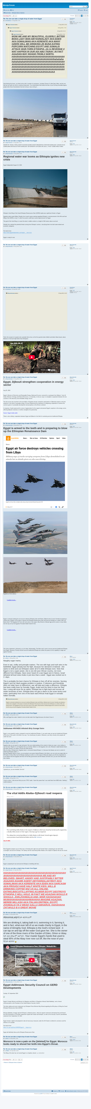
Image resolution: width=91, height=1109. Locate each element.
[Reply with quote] (65, 19)
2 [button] (79, 16)
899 (73, 716)
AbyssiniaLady (73, 151)
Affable (71, 713)
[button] (76, 16)
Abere (71, 656)
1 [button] (77, 16)
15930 (74, 659)
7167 (74, 21)
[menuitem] (12, 10)
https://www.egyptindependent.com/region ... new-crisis (17, 232)
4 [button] (83, 16)
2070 (74, 143)
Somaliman (72, 18)
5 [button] (85, 16)
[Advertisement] (45, 1076)
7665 (74, 154)
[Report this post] (62, 19)
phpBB (40, 1093)
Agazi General (11, 24)
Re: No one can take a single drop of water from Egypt (22, 19)
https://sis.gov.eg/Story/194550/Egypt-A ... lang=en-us (17, 1027)
